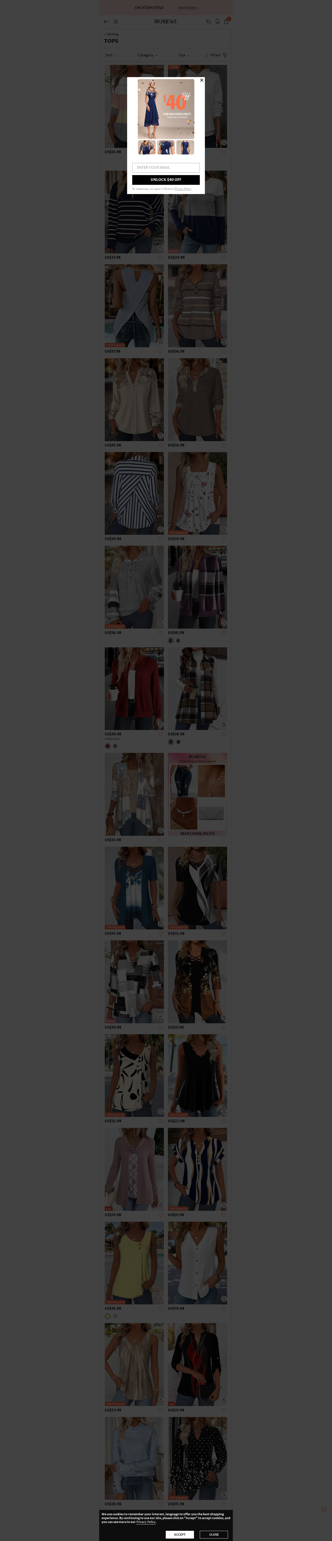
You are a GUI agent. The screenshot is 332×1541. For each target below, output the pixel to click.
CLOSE (214, 1535)
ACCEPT (180, 1535)
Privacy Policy (146, 1522)
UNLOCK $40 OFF (166, 180)
